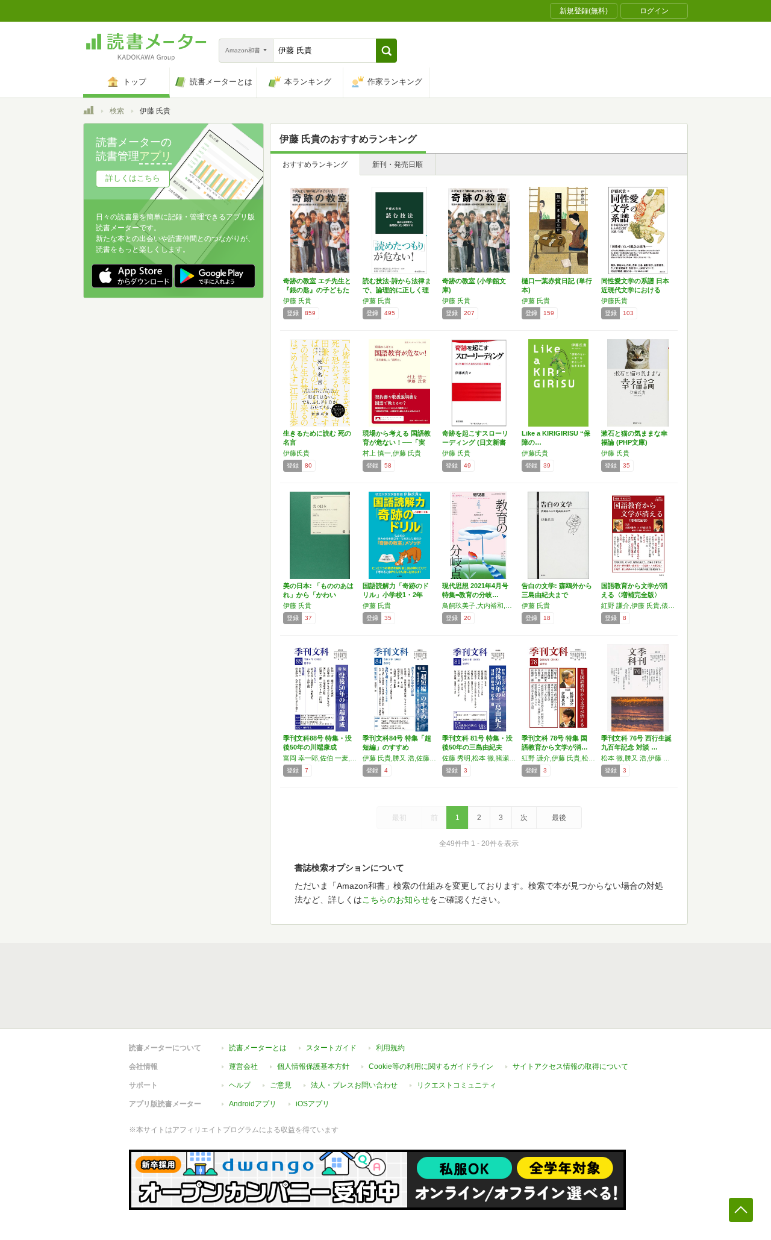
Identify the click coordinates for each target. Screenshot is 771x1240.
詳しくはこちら (132, 178)
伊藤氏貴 (614, 300)
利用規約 (390, 1047)
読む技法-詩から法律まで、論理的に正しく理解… (397, 289)
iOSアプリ (312, 1103)
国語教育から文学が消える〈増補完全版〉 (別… (634, 594)
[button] (386, 51)
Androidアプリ (252, 1103)
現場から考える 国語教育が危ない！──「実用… (397, 442)
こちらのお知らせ (395, 899)
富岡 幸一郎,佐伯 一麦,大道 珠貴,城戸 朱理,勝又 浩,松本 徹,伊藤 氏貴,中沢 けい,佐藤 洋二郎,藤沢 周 (320, 758)
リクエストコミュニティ (456, 1085)
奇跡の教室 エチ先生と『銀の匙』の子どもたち (317, 289)
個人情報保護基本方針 (313, 1066)
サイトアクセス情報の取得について (570, 1066)
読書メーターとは (258, 1047)
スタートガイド (331, 1047)
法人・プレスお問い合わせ (354, 1085)
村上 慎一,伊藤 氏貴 (392, 453)
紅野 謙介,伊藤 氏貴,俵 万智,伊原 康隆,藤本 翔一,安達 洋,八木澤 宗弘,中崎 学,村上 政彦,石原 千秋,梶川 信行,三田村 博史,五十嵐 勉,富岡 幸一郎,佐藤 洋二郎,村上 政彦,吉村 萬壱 (638, 605)
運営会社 (243, 1066)
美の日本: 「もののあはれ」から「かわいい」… (318, 594)
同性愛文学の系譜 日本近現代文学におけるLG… (635, 289)
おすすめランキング (315, 164)
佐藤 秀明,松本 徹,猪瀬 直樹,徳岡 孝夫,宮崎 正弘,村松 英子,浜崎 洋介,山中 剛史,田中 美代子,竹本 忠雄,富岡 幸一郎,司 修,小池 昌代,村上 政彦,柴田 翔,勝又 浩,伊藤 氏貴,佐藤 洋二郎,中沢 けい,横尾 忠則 (479, 758)
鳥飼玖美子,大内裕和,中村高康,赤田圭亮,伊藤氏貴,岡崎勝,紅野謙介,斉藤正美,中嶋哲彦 (479, 605)
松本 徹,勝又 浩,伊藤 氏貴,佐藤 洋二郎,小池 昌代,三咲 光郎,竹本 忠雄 (638, 758)
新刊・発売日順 (397, 164)
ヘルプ (240, 1085)
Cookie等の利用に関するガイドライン (431, 1066)
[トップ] (88, 112)
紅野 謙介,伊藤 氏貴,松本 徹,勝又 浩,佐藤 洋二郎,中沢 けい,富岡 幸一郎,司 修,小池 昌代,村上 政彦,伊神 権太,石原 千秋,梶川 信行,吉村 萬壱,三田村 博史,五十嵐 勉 (558, 758)
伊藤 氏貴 (297, 300)
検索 (117, 111)
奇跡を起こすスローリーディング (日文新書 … (475, 442)
